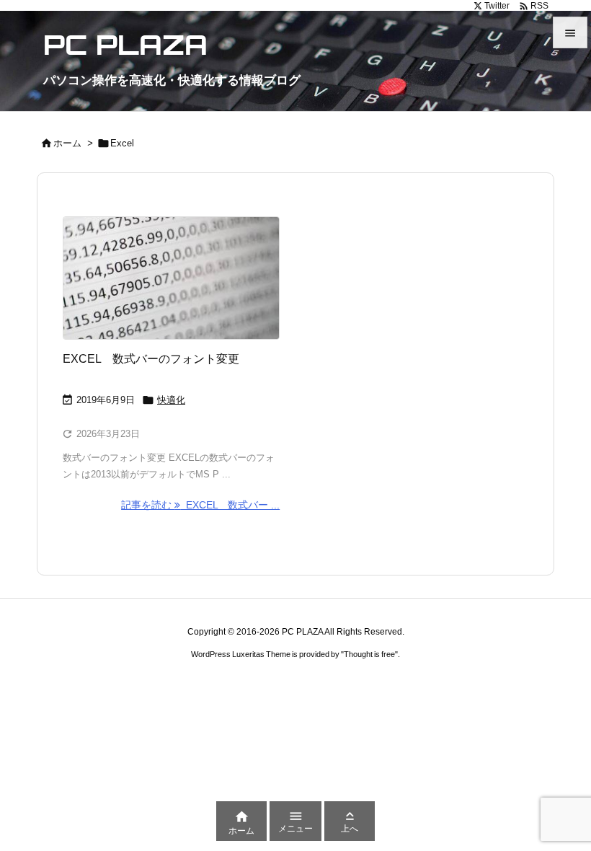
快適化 (171, 399)
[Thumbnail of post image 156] (171, 277)
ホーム (67, 143)
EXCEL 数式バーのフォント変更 (151, 359)
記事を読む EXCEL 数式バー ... (200, 505)
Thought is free (369, 654)
